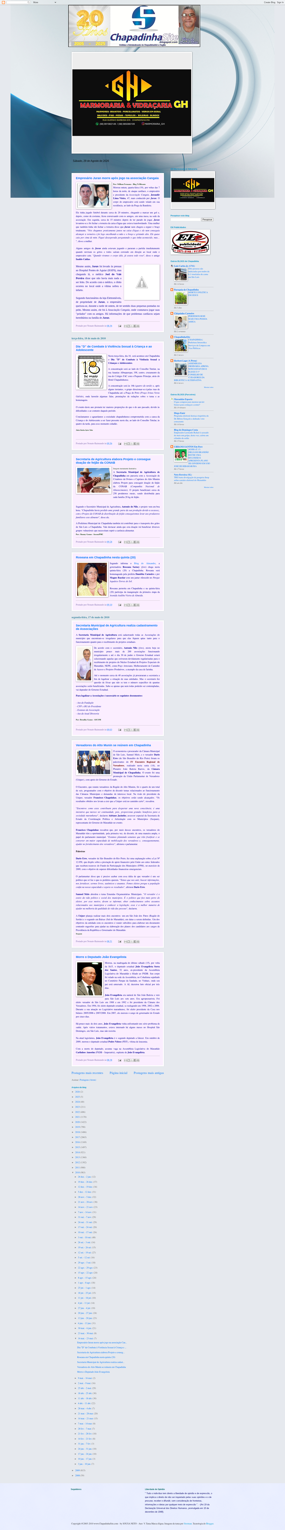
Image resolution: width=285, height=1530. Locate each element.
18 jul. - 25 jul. (85, 1292)
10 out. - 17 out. (85, 1232)
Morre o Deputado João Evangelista (101, 957)
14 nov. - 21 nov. (86, 1207)
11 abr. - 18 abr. (85, 1398)
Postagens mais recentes (87, 1073)
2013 (77, 1157)
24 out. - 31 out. (85, 1222)
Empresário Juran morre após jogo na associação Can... (102, 1342)
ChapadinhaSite (182, 337)
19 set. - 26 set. (85, 1247)
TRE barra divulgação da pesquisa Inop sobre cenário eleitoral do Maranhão (191, 479)
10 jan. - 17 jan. (85, 1458)
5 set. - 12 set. (84, 1257)
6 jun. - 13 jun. (85, 1323)
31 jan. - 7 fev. (84, 1443)
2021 (77, 1116)
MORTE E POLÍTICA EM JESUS (198, 294)
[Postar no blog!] (128, 326)
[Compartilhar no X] (131, 326)
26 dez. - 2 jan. (85, 1176)
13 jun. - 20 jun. (85, 1318)
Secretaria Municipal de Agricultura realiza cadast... (100, 1362)
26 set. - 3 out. (84, 1242)
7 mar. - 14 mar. (85, 1423)
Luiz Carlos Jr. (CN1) (184, 266)
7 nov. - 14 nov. (85, 1212)
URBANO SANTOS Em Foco (188, 446)
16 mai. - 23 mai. (86, 1338)
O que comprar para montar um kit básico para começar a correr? (189, 403)
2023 (77, 1106)
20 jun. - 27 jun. (85, 1312)
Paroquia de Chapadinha (186, 289)
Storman (188, 1523)
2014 (77, 1152)
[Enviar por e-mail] (125, 326)
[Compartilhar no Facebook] (135, 326)
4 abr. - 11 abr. (84, 1403)
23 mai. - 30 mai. (86, 1333)
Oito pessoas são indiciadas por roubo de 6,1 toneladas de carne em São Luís (198, 272)
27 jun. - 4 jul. (84, 1308)
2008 (77, 1475)
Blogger (209, 1523)
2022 (77, 1111)
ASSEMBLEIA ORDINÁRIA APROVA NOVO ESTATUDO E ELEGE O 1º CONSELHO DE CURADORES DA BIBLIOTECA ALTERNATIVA (191, 372)
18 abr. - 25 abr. (85, 1393)
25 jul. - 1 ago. (85, 1287)
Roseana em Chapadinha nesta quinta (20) (106, 557)
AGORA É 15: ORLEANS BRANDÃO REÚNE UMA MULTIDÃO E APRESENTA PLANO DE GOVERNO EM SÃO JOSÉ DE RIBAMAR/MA (192, 458)
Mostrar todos (208, 387)
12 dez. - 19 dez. (85, 1186)
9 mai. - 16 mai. (85, 1378)
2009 (77, 1470)
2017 (77, 1137)
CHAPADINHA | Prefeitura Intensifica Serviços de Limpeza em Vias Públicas (199, 343)
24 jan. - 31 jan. (85, 1448)
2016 (77, 1142)
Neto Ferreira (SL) (183, 474)
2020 (77, 1122)
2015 (77, 1147)
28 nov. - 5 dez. (85, 1196)
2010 (77, 1172)
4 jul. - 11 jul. (84, 1302)
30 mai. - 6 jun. (85, 1328)
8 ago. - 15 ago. (85, 1277)
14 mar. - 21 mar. (86, 1418)
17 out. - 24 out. (85, 1227)
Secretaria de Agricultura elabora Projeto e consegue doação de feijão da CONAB (113, 461)
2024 (77, 1101)
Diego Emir (179, 413)
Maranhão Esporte (183, 399)
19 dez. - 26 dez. (85, 1181)
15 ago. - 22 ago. (86, 1272)
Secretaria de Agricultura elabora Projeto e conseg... (101, 1352)
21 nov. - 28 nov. (86, 1201)
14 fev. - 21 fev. (85, 1438)
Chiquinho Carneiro (184, 313)
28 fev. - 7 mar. (85, 1428)
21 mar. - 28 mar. (86, 1413)
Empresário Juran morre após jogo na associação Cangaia (117, 178)
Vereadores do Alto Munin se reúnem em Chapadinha (113, 745)
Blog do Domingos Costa (186, 430)
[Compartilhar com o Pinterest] (138, 326)
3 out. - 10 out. (85, 1237)
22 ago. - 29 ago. (86, 1267)
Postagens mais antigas (149, 1073)
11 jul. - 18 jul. (85, 1297)
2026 (77, 1091)
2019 (77, 1126)
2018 (77, 1132)
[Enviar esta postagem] (119, 325)
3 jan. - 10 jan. (84, 1463)
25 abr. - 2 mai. (85, 1388)
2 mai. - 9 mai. (85, 1383)
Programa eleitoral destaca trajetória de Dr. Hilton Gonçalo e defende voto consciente (191, 418)
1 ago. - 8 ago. (84, 1282)
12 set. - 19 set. (85, 1252)
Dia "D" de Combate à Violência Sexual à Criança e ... (101, 1347)
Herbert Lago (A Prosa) (185, 360)
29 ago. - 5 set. (85, 1262)
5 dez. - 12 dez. (85, 1191)
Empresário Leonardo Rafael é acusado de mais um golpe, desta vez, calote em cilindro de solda (191, 435)
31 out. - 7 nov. (85, 1217)
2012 (77, 1162)
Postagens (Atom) (88, 1079)
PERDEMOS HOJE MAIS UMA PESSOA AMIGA (197, 319)
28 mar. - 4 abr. (85, 1408)
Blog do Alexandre (145, 563)
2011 (77, 1167)
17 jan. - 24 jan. (85, 1453)
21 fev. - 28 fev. (85, 1433)
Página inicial (118, 1073)
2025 (77, 1096)
